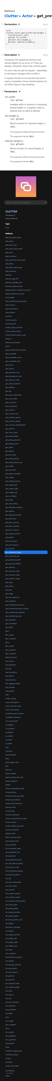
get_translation (11, 623)
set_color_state (11, 886)
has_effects (9, 676)
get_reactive (10, 567)
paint (7, 758)
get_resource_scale (12, 575)
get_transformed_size (13, 616)
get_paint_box (10, 519)
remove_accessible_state (14, 788)
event (7, 346)
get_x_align (9, 635)
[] (2, 24)
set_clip (8, 878)
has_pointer (9, 691)
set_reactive (10, 980)
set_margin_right (11, 942)
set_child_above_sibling (14, 863)
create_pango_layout (13, 331)
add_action (9, 241)
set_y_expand (10, 1036)
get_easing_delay (11, 436)
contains (8, 316)
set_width (9, 1013)
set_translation (11, 1010)
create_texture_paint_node (15, 335)
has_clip (8, 668)
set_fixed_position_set (13, 920)
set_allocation (10, 856)
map (7, 747)
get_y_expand (10, 650)
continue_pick (10, 324)
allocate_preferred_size (14, 286)
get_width (9, 627)
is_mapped (9, 725)
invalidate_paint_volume (14, 713)
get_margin (9, 477)
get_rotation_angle (12, 578)
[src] (45, 24)
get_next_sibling (11, 504)
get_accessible (10, 354)
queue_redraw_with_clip (14, 777)
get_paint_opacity (12, 522)
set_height (9, 923)
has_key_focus (10, 680)
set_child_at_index (12, 867)
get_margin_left (11, 485)
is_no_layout (10, 728)
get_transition (10, 620)
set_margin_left (11, 938)
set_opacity (9, 961)
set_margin (9, 931)
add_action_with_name (13, 249)
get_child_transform (12, 384)
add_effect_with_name (13, 267)
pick (6, 766)
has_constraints (11, 672)
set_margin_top (11, 946)
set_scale (8, 991)
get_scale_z (9, 586)
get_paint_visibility (12, 526)
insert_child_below (12, 710)
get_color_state (11, 399)
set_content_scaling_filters (15, 901)
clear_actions (10, 305)
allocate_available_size (13, 282)
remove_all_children (12, 800)
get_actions (9, 369)
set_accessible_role (12, 852)
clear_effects (10, 312)
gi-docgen (10, 1073)
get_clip (8, 391)
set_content (10, 890)
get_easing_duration (13, 440)
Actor (7, 228)
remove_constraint (12, 815)
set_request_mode (12, 983)
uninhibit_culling (11, 1055)
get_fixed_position (12, 459)
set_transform (10, 1006)
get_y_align (9, 646)
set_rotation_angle (12, 987)
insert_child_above (12, 702)
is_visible (8, 743)
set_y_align (9, 1032)
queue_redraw (10, 773)
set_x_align (9, 1021)
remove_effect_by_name (14, 826)
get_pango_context (12, 534)
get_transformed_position (15, 612)
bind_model (9, 297)
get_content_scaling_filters (15, 425)
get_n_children (11, 496)
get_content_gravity (13, 417)
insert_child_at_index (13, 706)
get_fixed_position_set (13, 462)
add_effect (9, 264)
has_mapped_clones (12, 683)
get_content (10, 410)
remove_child (10, 807)
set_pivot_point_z (12, 972)
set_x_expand (10, 1025)
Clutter (11, 211)
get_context (10, 429)
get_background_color (13, 376)
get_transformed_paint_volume (17, 608)
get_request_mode (12, 571)
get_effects (9, 451)
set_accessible (10, 845)
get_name (9, 500)
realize (7, 785)
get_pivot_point (11, 541)
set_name (9, 950)
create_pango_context (13, 327)
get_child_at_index (12, 380)
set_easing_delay (11, 908)
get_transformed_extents (14, 605)
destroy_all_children (12, 342)
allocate (8, 275)
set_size (8, 998)
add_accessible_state (13, 237)
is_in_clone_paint (11, 721)
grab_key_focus (11, 657)
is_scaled (8, 740)
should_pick (9, 1043)
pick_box (8, 770)
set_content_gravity (12, 893)
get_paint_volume (12, 530)
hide (7, 695)
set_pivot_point (11, 968)
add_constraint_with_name (15, 260)
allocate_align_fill (11, 279)
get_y (7, 642)
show (7, 1047)
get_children (10, 387)
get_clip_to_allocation (13, 395)
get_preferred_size (12, 556)
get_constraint (10, 402)
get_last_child (10, 470)
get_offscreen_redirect (13, 507)
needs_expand (10, 755)
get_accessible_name (13, 357)
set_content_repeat (12, 897)
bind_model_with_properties (15, 301)
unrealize (8, 1062)
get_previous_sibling (13, 564)
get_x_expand (10, 638)
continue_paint (11, 320)
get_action (9, 365)
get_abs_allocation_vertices (15, 350)
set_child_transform (12, 875)
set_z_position (10, 1040)
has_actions (9, 661)
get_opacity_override (13, 515)
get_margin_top (11, 492)
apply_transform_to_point (14, 294)
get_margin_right (11, 489)
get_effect (9, 447)
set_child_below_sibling (14, 871)
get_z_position (10, 653)
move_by (8, 751)
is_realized (9, 732)
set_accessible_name (13, 848)
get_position (10, 549)
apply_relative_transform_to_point (18, 290)
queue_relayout (11, 781)
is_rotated (9, 736)
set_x (7, 1017)
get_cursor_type (11, 432)
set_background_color (13, 860)
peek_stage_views (12, 762)
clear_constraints (11, 309)
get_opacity (9, 511)
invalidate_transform (13, 717)
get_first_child (10, 455)
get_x (7, 631)
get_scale (8, 582)
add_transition (10, 271)
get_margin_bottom (12, 481)
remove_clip (9, 811)
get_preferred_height (13, 552)
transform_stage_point (13, 1051)
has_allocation (10, 665)
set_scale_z (9, 995)
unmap (8, 1058)
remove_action (11, 792)
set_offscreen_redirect (13, 957)
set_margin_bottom (12, 935)
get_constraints (11, 406)
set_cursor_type (11, 905)
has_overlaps (10, 687)
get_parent (9, 537)
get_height (9, 466)
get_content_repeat (13, 421)
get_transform (10, 601)
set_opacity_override (13, 965)
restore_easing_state (13, 837)
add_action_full (11, 245)
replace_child (10, 833)
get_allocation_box (12, 372)
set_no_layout (10, 953)
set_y (7, 1028)
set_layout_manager (12, 927)
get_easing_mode (12, 444)
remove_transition (12, 830)
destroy (8, 339)
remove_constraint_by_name (16, 818)
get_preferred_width (13, 560)
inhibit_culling (10, 698)
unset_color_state (12, 1066)
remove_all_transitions (13, 803)
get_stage (9, 593)
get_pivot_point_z (12, 545)
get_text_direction (12, 597)
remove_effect (10, 822)
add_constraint (11, 256)
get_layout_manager (13, 474)
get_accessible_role (12, 361)
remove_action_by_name (14, 796)
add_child (8, 252)
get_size (8, 590)
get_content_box (11, 414)
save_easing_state (12, 841)
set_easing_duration (12, 912)
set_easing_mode (11, 916)
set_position (10, 976)
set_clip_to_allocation (13, 882)
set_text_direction (12, 1002)
